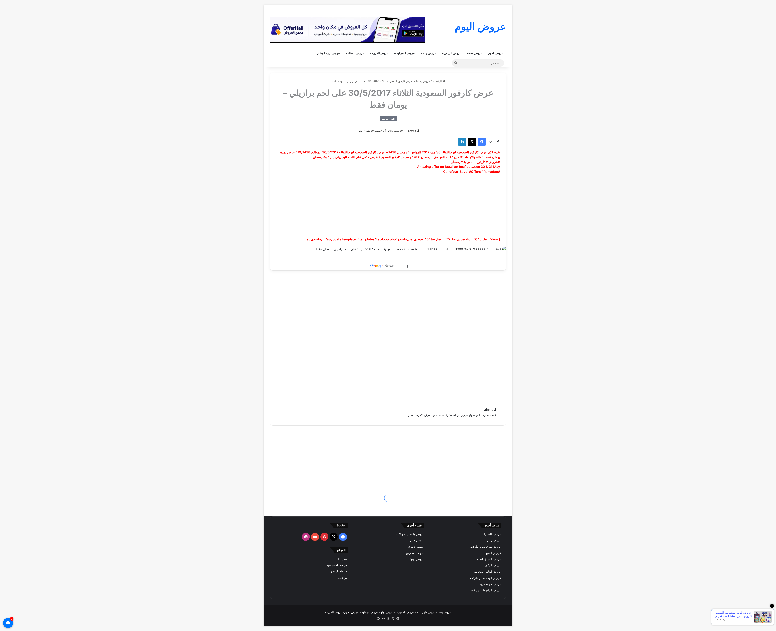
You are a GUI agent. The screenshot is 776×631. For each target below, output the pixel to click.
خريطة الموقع (339, 571)
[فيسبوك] (482, 142)
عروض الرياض (452, 53)
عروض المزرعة (333, 612)
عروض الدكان (493, 565)
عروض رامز (494, 540)
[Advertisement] (388, 207)
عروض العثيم (495, 53)
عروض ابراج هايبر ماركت (486, 590)
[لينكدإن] (462, 142)
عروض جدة (429, 53)
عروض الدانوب (405, 612)
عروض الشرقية (405, 53)
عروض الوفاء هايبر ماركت (485, 578)
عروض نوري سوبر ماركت (485, 546)
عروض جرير (417, 540)
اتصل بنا (343, 559)
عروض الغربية (380, 53)
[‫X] (472, 142)
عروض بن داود (370, 612)
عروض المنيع (493, 553)
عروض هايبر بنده (426, 612)
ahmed (412, 130)
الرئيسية (437, 81)
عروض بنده (475, 53)
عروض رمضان (422, 81)
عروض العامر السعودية (487, 571)
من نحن (343, 577)
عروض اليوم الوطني (328, 53)
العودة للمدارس (415, 553)
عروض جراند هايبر (490, 584)
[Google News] (382, 266)
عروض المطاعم (355, 53)
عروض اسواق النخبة (489, 559)
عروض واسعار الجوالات (410, 534)
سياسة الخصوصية (337, 565)
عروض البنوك (416, 559)
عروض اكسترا (492, 534)
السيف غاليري (416, 546)
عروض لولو (387, 612)
